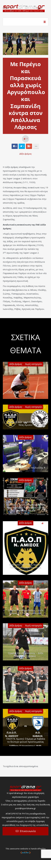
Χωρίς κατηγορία (33, 364)
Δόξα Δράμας (25, 153)
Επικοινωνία (28, 831)
